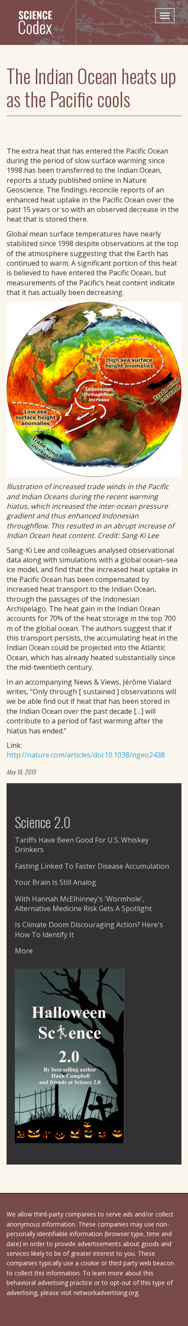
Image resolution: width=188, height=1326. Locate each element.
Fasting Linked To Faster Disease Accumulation (92, 866)
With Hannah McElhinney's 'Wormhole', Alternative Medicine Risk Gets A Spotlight (83, 903)
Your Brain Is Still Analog (55, 882)
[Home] (39, 22)
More (24, 951)
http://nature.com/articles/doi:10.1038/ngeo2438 (86, 755)
